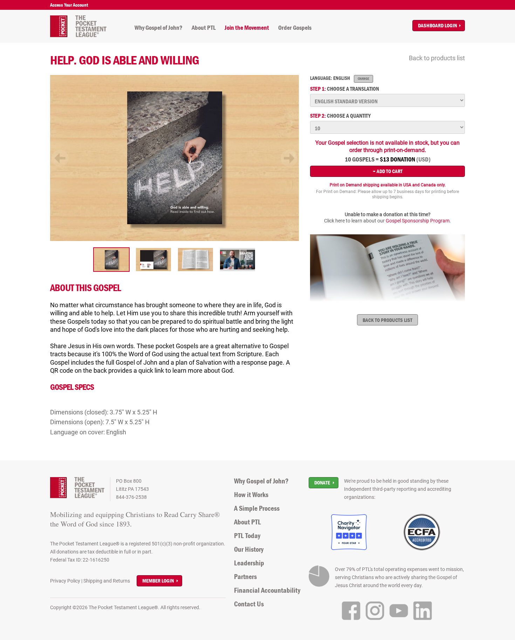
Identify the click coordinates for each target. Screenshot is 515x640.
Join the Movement (247, 27)
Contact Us (249, 604)
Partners (245, 576)
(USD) (423, 159)
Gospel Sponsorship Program (417, 220)
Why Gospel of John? (159, 27)
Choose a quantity (340, 116)
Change (363, 79)
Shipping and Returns (106, 581)
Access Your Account (69, 5)
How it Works (251, 494)
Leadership (249, 563)
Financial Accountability (267, 590)
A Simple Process (257, 508)
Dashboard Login (437, 25)
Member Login (158, 581)
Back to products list (437, 58)
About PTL (204, 27)
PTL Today (247, 535)
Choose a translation (344, 89)
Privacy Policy (65, 581)
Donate (322, 483)
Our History (248, 549)
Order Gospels (294, 27)
